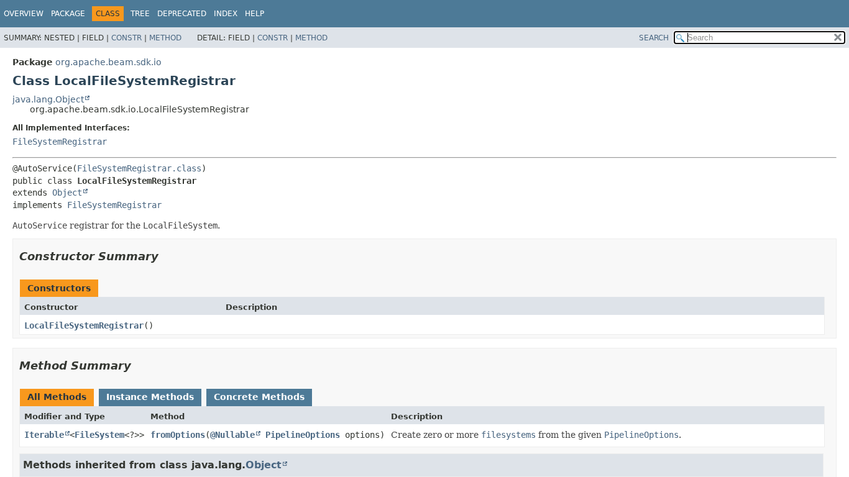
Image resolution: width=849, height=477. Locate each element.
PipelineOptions (302, 435)
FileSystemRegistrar (59, 142)
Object (67, 193)
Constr (126, 38)
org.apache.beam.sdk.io (108, 62)
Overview (24, 13)
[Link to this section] (167, 256)
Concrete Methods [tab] (259, 397)
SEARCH (654, 38)
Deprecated (181, 13)
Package (68, 13)
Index (225, 13)
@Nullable (232, 435)
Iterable (44, 435)
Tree (140, 13)
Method (165, 38)
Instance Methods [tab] (150, 397)
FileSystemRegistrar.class (139, 168)
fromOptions (177, 435)
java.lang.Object (48, 99)
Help (254, 13)
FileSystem (99, 435)
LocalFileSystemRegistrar (84, 325)
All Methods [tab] (56, 397)
